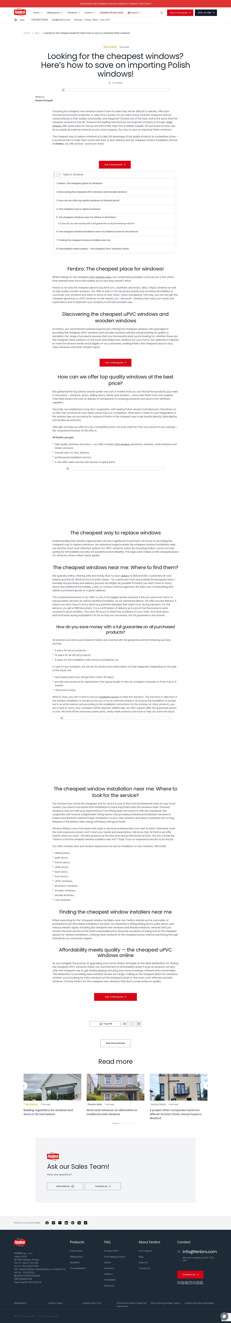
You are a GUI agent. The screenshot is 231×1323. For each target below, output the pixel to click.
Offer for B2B (204, 12)
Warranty (109, 1285)
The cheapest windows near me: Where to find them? (87, 217)
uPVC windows (122, 444)
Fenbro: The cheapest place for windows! (80, 183)
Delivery (108, 1274)
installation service (109, 697)
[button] (24, 1086)
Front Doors (76, 1250)
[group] (52, 1095)
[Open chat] (224, 1316)
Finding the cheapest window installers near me (84, 240)
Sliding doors (53, 12)
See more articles (115, 1043)
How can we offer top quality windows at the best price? (89, 200)
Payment (109, 1268)
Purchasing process (114, 1256)
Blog (37, 33)
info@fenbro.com (61, 19)
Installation (110, 1279)
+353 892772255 (39, 19)
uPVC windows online (100, 277)
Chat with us (63, 1186)
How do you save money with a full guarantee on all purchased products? (98, 223)
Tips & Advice (110, 47)
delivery (125, 575)
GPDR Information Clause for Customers (132, 1305)
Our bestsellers (78, 1268)
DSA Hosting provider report (165, 1303)
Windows (72, 12)
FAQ (22, 20)
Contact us (101, 1186)
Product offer (111, 1250)
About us (143, 1262)
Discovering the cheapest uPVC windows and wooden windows (93, 191)
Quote (107, 1262)
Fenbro (88, 12)
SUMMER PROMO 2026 (111, 12)
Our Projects (145, 1250)
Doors (36, 12)
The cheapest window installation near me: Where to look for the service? (98, 231)
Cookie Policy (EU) (91, 1303)
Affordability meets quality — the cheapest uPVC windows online (94, 248)
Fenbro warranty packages (199, 1303)
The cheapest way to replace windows (80, 209)
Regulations (20, 1303)
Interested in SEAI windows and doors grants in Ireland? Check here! (115, 3)
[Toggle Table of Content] (58, 174)
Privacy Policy (55, 1303)
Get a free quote (178, 12)
